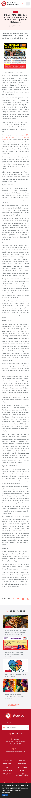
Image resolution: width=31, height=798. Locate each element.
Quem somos (7, 760)
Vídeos (22, 770)
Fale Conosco (22, 767)
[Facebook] (5, 783)
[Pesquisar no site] (23, 3)
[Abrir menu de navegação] (28, 3)
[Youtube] (26, 783)
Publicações (7, 764)
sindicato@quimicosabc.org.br (15, 751)
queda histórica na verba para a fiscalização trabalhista (15, 137)
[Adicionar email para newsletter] (27, 727)
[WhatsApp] (20, 783)
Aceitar (5, 795)
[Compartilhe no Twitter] (18, 598)
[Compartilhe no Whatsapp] (28, 598)
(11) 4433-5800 (17, 734)
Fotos (7, 767)
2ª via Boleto (7, 774)
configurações (6, 792)
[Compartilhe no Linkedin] (23, 598)
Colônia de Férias (7, 770)
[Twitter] (12, 783)
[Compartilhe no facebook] (13, 598)
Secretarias (22, 764)
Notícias (22, 760)
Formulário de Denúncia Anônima (22, 775)
